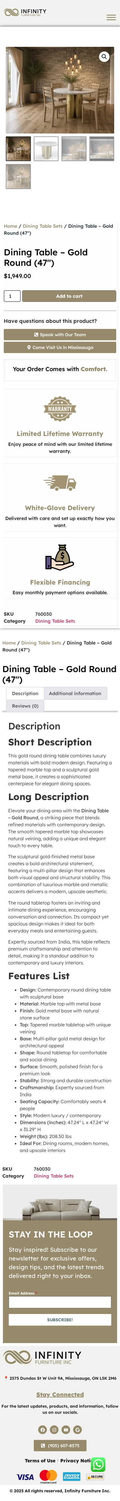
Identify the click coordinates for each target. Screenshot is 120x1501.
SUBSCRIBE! (60, 1319)
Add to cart (69, 296)
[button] (104, 56)
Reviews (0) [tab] (25, 706)
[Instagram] (54, 1429)
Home (10, 226)
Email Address (23, 1293)
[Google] (77, 1429)
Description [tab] (25, 693)
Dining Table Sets (43, 226)
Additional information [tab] (75, 693)
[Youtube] (65, 1429)
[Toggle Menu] (111, 17)
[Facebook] (42, 1429)
